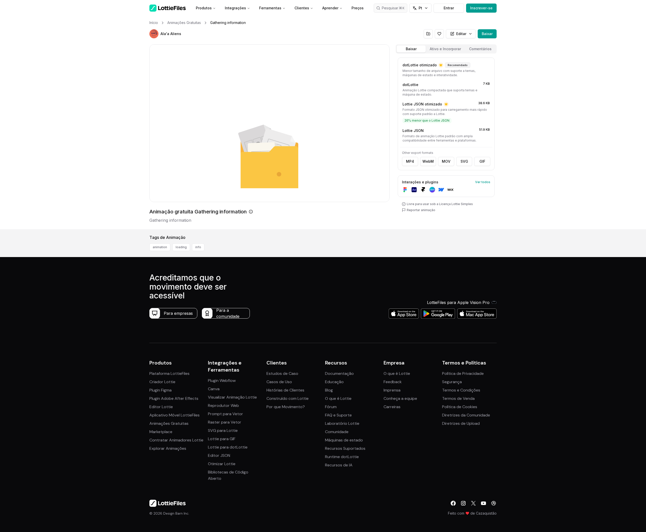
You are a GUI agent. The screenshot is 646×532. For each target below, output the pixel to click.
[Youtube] (483, 503)
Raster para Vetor (224, 422)
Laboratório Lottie (342, 423)
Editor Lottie (161, 406)
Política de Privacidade (463, 373)
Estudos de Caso (282, 373)
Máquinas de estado (344, 440)
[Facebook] (453, 503)
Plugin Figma (160, 390)
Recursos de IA (339, 465)
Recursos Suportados (345, 448)
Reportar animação (421, 210)
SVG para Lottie (223, 430)
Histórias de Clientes (285, 390)
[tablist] (446, 48)
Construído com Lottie (287, 398)
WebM (428, 161)
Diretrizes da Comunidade (466, 415)
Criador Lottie (162, 381)
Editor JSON (219, 455)
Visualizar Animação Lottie (232, 397)
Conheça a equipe (400, 398)
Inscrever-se (481, 8)
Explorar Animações (167, 448)
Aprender (330, 8)
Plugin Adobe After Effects (173, 398)
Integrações (235, 8)
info (198, 247)
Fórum (331, 406)
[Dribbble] (494, 503)
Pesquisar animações (394, 8)
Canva (214, 388)
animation (160, 247)
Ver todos (482, 182)
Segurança (452, 381)
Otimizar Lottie (221, 463)
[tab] (411, 48)
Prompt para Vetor (225, 413)
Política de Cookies (459, 406)
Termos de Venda (458, 398)
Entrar (449, 8)
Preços (358, 8)
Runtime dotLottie (342, 456)
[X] (473, 503)
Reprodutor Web (223, 405)
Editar (461, 34)
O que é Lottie (338, 398)
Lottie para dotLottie (228, 447)
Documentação (339, 373)
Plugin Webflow (222, 380)
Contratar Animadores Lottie (176, 440)
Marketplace (160, 431)
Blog (329, 390)
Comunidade (336, 431)
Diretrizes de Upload (461, 423)
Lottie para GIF (221, 438)
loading (181, 247)
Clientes (301, 8)
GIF (482, 161)
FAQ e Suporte (338, 415)
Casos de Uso (279, 381)
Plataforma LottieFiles (169, 373)
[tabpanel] (446, 142)
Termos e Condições (461, 390)
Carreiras (392, 406)
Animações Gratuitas (169, 423)
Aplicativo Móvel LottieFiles (174, 415)
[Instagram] (463, 503)
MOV (446, 161)
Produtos (204, 8)
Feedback (393, 381)
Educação (334, 381)
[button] (153, 33)
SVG (464, 161)
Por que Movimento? (285, 406)
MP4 (410, 161)
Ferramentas (270, 8)
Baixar (487, 34)
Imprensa (392, 390)
